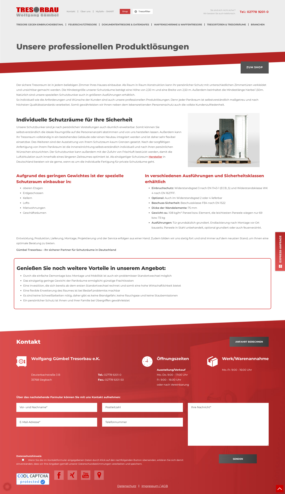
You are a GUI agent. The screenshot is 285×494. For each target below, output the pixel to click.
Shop (125, 11)
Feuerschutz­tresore (82, 24)
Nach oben (279, 488)
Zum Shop (254, 67)
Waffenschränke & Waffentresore (178, 24)
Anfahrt (99, 475)
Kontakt (71, 11)
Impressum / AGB (155, 486)
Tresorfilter (144, 11)
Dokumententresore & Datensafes (125, 24)
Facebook (59, 475)
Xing (72, 475)
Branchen (258, 24)
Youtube (85, 475)
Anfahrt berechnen (249, 341)
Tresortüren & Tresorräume (226, 24)
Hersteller (155, 156)
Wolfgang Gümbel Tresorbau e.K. (37, 12)
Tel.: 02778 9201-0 (254, 12)
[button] (7, 486)
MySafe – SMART (105, 11)
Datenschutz (126, 486)
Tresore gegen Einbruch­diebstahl (39, 24)
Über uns (85, 11)
